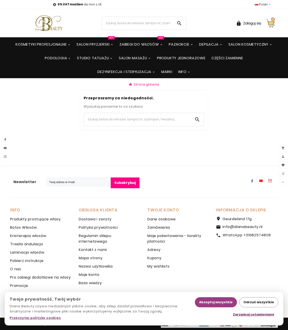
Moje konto (89, 274)
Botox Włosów (23, 227)
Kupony (154, 258)
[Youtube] (261, 181)
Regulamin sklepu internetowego (95, 238)
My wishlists (158, 266)
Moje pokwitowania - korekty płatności (174, 238)
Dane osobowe (161, 219)
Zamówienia (158, 227)
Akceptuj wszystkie (216, 302)
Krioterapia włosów (28, 235)
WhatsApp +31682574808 (247, 235)
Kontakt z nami (93, 249)
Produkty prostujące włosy (35, 219)
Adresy (154, 249)
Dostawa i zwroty (95, 219)
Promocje (19, 285)
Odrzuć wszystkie (258, 302)
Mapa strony (91, 258)
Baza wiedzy (90, 283)
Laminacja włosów (27, 252)
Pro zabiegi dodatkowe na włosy (40, 277)
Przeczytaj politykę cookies (35, 318)
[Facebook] (252, 181)
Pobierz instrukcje (26, 260)
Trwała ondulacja (26, 244)
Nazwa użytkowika (96, 266)
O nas (15, 269)
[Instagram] (270, 181)
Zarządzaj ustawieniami (253, 314)
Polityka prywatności (98, 227)
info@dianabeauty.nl (243, 226)
